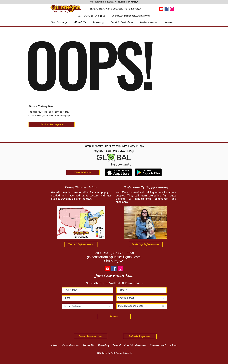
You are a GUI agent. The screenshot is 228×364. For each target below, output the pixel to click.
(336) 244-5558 (96, 16)
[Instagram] (172, 9)
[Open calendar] (163, 306)
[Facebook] (166, 9)
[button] (51, 124)
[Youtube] (161, 9)
